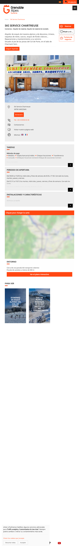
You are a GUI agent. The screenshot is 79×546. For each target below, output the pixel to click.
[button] (66, 26)
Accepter (23, 542)
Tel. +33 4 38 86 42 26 (21, 120)
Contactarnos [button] (19, 125)
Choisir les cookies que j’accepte (13, 538)
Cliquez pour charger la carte (17, 213)
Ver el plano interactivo (39, 274)
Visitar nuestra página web (24, 130)
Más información (15, 305)
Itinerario (19, 114)
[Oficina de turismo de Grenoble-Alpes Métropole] (13, 9)
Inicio (6, 19)
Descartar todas (10, 542)
